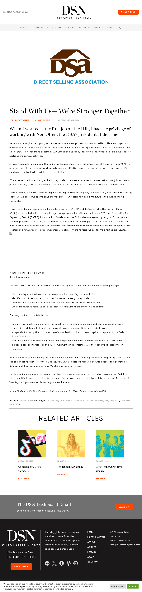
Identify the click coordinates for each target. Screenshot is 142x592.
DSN (111, 400)
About (111, 28)
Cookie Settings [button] (117, 586)
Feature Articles (70, 120)
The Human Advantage (70, 466)
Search (120, 28)
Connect (92, 562)
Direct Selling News (94, 400)
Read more (23, 478)
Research (83, 28)
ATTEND (56, 28)
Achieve (69, 28)
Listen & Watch (39, 28)
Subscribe (128, 12)
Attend (91, 542)
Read (23, 28)
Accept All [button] (133, 586)
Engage (98, 28)
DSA (106, 400)
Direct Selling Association (72, 400)
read (57, 120)
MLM (117, 400)
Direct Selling (52, 400)
